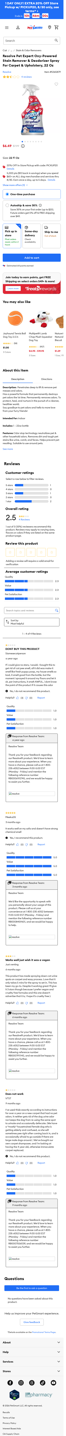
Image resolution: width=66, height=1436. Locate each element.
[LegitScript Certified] (14, 1395)
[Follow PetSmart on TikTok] (42, 1382)
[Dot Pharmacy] (39, 1395)
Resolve (7, 71)
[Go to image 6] (36, 141)
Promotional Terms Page (44, 1332)
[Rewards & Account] (18, 28)
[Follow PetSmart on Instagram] (21, 1382)
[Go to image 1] (22, 141)
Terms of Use (9, 1417)
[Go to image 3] (27, 141)
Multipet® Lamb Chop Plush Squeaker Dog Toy (40, 337)
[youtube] (53, 1382)
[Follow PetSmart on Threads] (32, 1382)
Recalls (6, 1412)
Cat (5, 50)
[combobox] (31, 40)
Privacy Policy (9, 1423)
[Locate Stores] (50, 27)
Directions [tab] (46, 379)
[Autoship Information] (40, 205)
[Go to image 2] (25, 141)
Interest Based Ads (12, 1428)
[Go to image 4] (30, 141)
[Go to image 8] (41, 141)
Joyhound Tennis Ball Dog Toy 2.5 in (14, 335)
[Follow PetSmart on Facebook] (10, 1382)
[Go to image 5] (33, 141)
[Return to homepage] (35, 27)
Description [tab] (17, 379)
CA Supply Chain (11, 1434)
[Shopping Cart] (56, 27)
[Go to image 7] (38, 141)
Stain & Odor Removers (28, 50)
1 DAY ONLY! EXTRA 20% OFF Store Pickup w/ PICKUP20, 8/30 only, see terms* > (32, 9)
